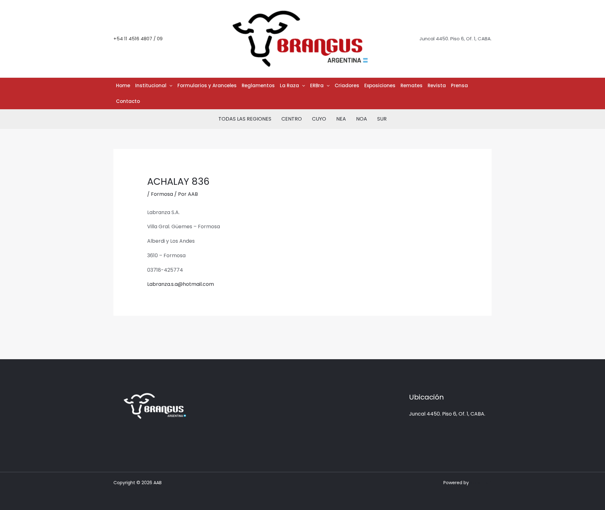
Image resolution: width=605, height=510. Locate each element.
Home (123, 85)
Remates (411, 85)
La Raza (289, 85)
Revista (437, 85)
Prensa (459, 85)
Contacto (128, 101)
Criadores (347, 85)
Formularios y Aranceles (207, 85)
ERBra (317, 85)
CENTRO (291, 118)
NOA (361, 118)
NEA (341, 118)
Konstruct (481, 482)
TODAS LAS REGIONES (244, 118)
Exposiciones (379, 85)
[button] (169, 85)
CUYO (319, 118)
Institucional (150, 85)
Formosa (162, 194)
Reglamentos (258, 85)
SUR (382, 118)
